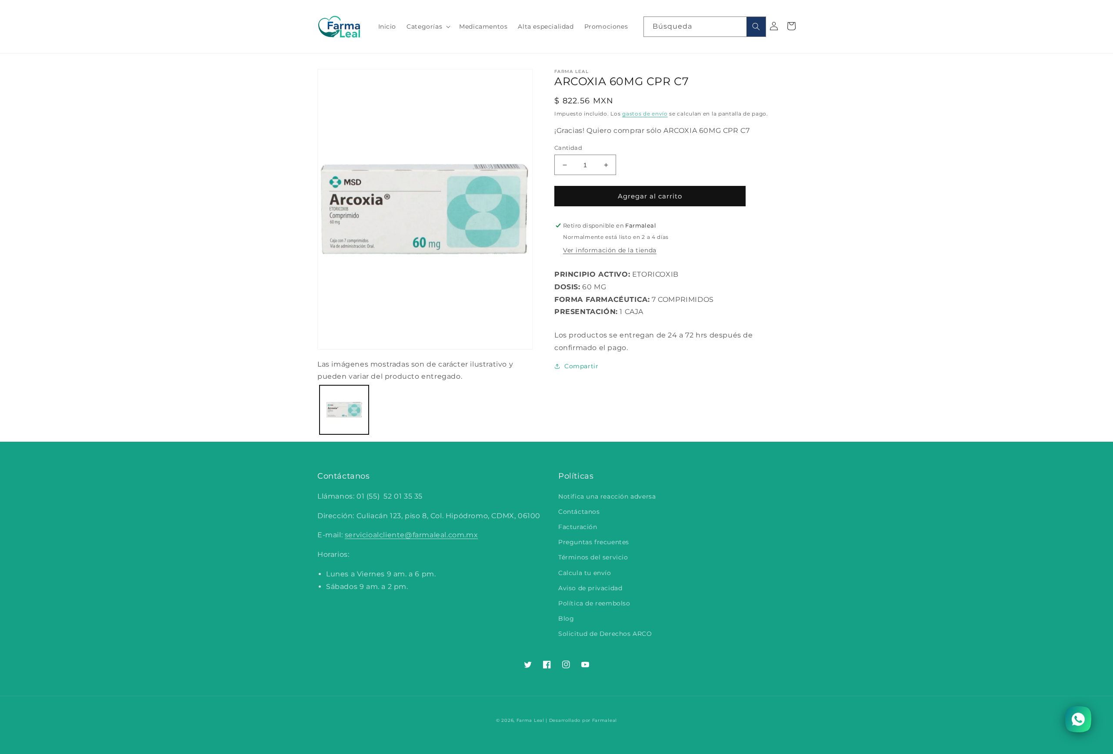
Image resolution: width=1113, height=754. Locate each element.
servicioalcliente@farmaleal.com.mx (411, 535)
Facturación (577, 527)
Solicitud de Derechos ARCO (605, 634)
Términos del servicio (593, 557)
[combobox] (705, 26)
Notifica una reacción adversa (607, 496)
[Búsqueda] (756, 26)
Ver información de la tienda (609, 250)
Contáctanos (579, 512)
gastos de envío (645, 113)
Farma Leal (530, 720)
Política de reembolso (594, 603)
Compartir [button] (581, 366)
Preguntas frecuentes (593, 542)
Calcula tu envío (584, 573)
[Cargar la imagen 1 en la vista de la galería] (344, 409)
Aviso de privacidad (590, 588)
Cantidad (568, 147)
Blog (566, 618)
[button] (427, 26)
